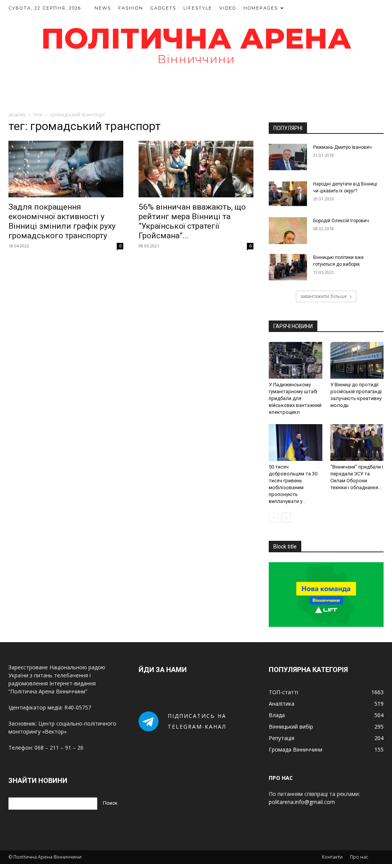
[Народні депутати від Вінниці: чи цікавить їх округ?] (288, 194)
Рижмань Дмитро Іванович (342, 147)
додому (17, 114)
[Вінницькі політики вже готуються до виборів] (288, 267)
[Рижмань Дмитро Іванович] (288, 157)
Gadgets (163, 8)
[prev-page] (273, 517)
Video (227, 8)
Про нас (359, 857)
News (103, 8)
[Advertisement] (196, 91)
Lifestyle (197, 8)
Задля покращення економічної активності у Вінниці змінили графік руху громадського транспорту (62, 221)
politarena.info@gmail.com (302, 801)
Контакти (332, 857)
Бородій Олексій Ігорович (341, 220)
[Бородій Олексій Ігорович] (288, 230)
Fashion (130, 8)
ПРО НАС (281, 777)
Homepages (260, 8)
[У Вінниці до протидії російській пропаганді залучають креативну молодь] (357, 360)
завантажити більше (323, 296)
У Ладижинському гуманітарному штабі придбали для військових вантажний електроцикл (295, 398)
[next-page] (286, 517)
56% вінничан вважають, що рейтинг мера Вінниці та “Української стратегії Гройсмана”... (192, 221)
